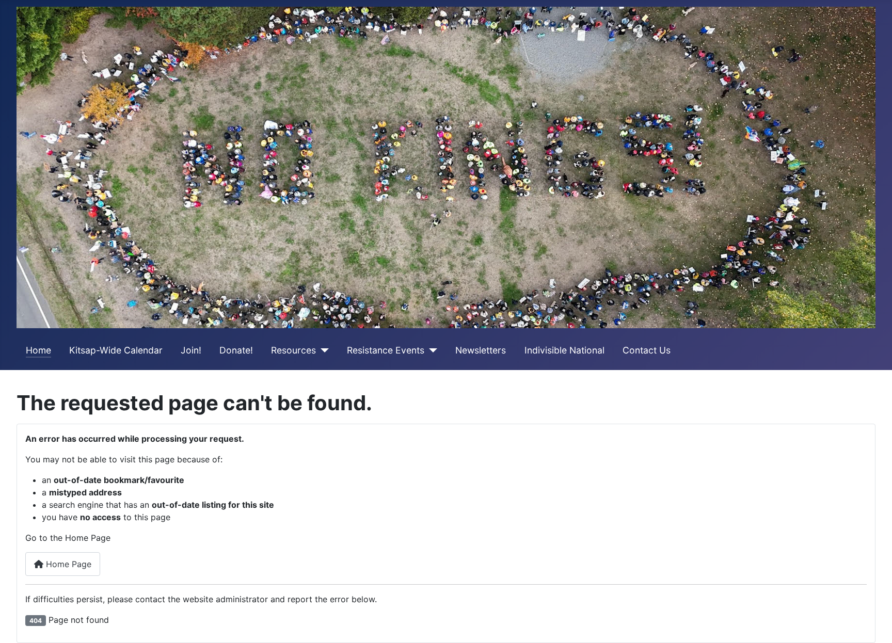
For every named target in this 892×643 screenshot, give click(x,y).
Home (38, 350)
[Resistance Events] (430, 350)
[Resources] (322, 350)
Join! (191, 350)
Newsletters (480, 350)
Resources (293, 350)
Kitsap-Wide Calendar (116, 350)
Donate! (236, 350)
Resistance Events (385, 350)
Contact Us (647, 350)
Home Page (67, 564)
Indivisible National (564, 350)
